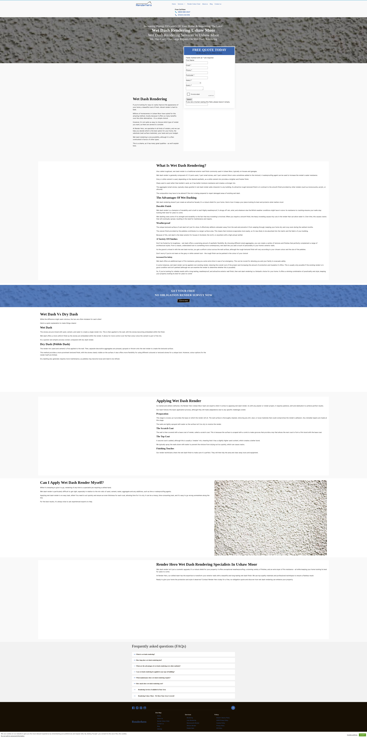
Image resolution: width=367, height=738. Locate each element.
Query (189, 85)
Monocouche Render (193, 723)
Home (174, 4)
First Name (190, 60)
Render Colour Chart (193, 4)
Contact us (218, 4)
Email (188, 65)
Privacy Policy (220, 725)
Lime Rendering (191, 720)
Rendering (190, 717)
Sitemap (159, 729)
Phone (189, 70)
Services (180, 4)
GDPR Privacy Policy (222, 720)
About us (205, 4)
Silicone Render (191, 725)
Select (189, 80)
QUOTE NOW (183, 300)
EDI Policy (219, 728)
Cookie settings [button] (352, 735)
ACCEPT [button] (362, 735)
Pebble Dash (190, 728)
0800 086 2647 (184, 12)
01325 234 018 (184, 15)
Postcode (190, 75)
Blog (211, 4)
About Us (160, 718)
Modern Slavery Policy (223, 717)
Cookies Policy (220, 723)
